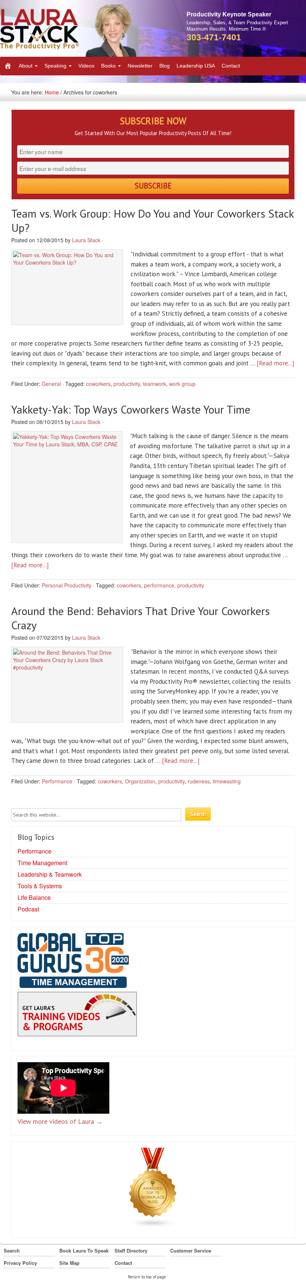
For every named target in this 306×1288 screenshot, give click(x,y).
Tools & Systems (40, 886)
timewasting (227, 781)
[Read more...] (275, 363)
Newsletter (140, 66)
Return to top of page (147, 1276)
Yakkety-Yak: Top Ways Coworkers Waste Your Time (130, 409)
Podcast (28, 909)
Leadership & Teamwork (50, 874)
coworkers (98, 383)
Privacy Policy (20, 1262)
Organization (140, 781)
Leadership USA (196, 66)
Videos (86, 66)
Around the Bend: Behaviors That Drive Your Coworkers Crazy (140, 618)
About (26, 66)
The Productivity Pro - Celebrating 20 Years (69, 30)
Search (12, 1250)
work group (182, 383)
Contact (231, 66)
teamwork (154, 383)
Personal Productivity (66, 585)
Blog (164, 66)
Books (109, 66)
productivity (126, 383)
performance (159, 585)
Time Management (42, 862)
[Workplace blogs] (153, 1189)
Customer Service (190, 1250)
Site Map (69, 1262)
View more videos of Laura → (60, 1121)
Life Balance (34, 897)
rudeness (199, 781)
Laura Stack (86, 240)
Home (52, 92)
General (51, 383)
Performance (57, 781)
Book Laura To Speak (84, 1250)
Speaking (56, 66)
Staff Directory (131, 1250)
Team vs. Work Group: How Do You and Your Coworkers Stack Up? (152, 220)
